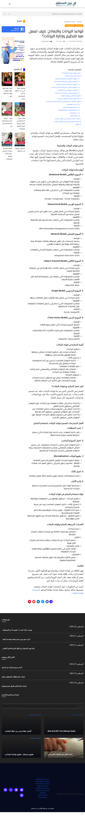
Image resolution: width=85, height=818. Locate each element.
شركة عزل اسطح (42, 786)
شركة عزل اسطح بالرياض (42, 781)
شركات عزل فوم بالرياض (42, 783)
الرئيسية (79, 22)
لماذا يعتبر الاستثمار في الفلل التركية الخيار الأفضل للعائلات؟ (20, 123)
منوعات (21, 82)
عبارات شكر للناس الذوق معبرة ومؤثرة (14, 686)
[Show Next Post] (5, 13)
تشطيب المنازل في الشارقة (20, 149)
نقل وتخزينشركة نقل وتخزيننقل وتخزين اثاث (42, 795)
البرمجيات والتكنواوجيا (69, 22)
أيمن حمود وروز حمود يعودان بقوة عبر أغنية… (16, 639)
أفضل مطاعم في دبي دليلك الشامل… (17, 731)
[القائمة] (10, 4)
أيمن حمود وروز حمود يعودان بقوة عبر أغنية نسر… (7, 92)
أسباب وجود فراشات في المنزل (12, 667)
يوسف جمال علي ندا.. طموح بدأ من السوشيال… (17, 630)
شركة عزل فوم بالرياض (42, 779)
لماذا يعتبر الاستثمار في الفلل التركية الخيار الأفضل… (18, 648)
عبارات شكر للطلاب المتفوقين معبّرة (13, 677)
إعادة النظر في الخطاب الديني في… (59, 754)
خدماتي (8, 143)
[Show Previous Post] (9, 13)
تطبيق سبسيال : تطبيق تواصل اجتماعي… (19, 754)
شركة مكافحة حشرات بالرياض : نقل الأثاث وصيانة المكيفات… (7, 153)
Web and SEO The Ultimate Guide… (60, 731)
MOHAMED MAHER (74, 41)
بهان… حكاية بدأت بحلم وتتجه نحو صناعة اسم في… (7, 122)
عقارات (21, 113)
